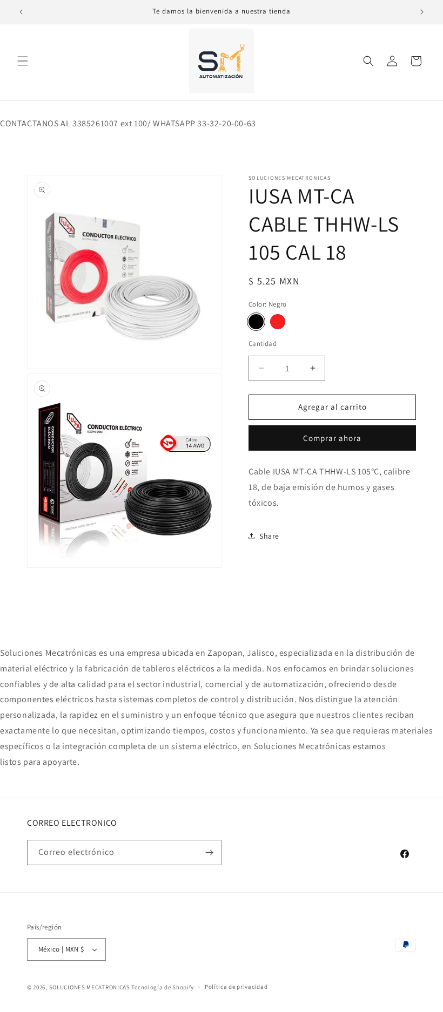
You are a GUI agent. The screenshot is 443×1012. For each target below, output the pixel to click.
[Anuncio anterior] (21, 12)
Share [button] (269, 536)
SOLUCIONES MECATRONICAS (89, 987)
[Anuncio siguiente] (422, 12)
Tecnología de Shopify (162, 987)
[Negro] (256, 321)
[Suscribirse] (209, 852)
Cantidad (263, 343)
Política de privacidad (236, 986)
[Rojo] (277, 321)
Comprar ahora (332, 438)
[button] (23, 61)
